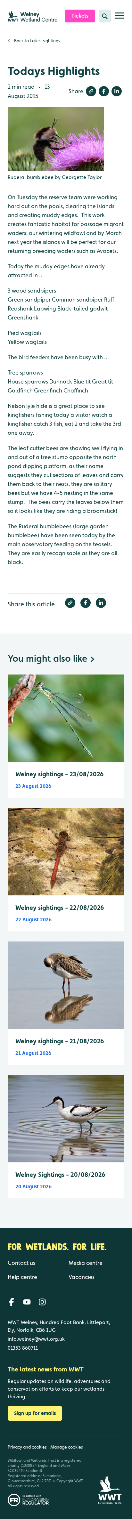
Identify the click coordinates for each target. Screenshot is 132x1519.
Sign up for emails (35, 1413)
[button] (91, 91)
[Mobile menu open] (119, 18)
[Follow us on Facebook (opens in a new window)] (11, 1302)
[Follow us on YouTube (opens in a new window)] (27, 1302)
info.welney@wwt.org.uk (36, 1339)
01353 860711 (23, 1348)
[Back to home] (109, 1470)
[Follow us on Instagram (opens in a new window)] (42, 1302)
